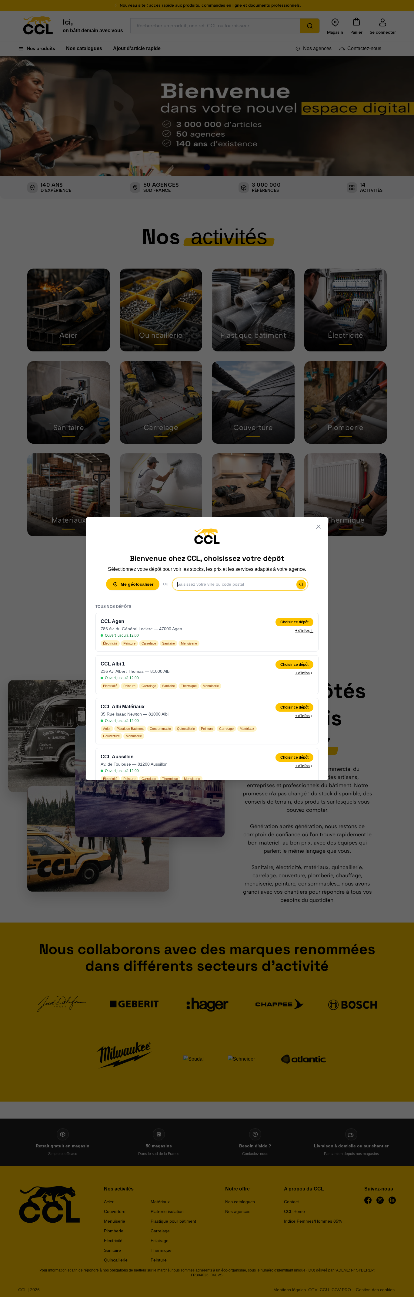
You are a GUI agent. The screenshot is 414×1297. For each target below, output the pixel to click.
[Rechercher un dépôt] (301, 584)
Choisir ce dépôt (294, 622)
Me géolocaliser (137, 584)
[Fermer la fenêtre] (318, 527)
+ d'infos (302, 630)
